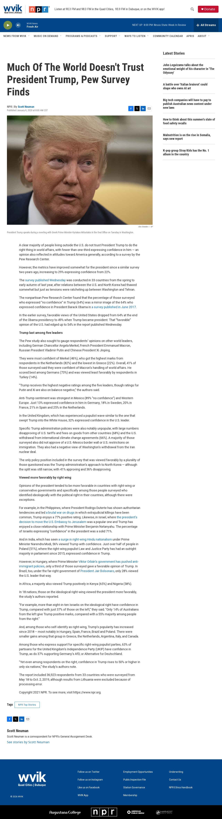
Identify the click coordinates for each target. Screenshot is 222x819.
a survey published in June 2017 (114, 307)
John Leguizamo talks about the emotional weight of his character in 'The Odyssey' (188, 68)
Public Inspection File (134, 779)
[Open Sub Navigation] (29, 36)
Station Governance (134, 787)
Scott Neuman (26, 106)
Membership (130, 795)
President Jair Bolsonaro (97, 571)
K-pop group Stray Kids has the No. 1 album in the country (186, 152)
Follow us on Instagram (90, 779)
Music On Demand (46, 36)
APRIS (190, 36)
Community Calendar (168, 36)
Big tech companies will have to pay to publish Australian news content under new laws (187, 103)
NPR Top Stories (27, 704)
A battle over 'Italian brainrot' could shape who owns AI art (185, 86)
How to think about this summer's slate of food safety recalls (189, 121)
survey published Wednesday (45, 280)
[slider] (23, 25)
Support (111, 36)
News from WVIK (14, 36)
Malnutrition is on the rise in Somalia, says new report (187, 137)
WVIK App (83, 795)
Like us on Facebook (89, 787)
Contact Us (175, 779)
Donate (209, 9)
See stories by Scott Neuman (28, 742)
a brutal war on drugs (60, 512)
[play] (8, 25)
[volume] (18, 25)
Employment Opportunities (138, 772)
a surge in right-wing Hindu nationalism (85, 539)
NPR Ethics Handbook (181, 787)
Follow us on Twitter (89, 772)
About (202, 36)
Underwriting (176, 772)
